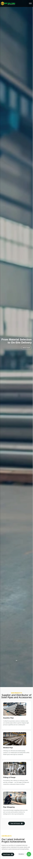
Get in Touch (26, 347)
